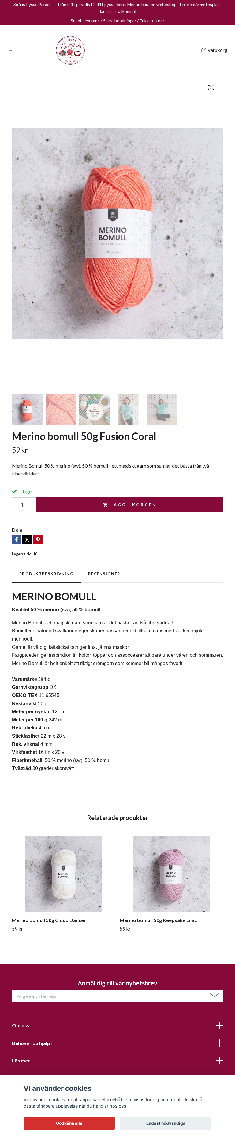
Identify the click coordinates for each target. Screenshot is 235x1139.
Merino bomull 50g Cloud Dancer (49, 920)
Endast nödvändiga (165, 1123)
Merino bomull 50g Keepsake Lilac (158, 920)
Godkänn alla (69, 1123)
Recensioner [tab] (104, 573)
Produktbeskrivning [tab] (46, 573)
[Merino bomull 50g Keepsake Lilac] (171, 874)
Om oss (20, 1025)
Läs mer (21, 1060)
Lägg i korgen (133, 504)
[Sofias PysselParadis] (109, 50)
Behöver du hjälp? (32, 1043)
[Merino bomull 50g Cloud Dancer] (63, 874)
